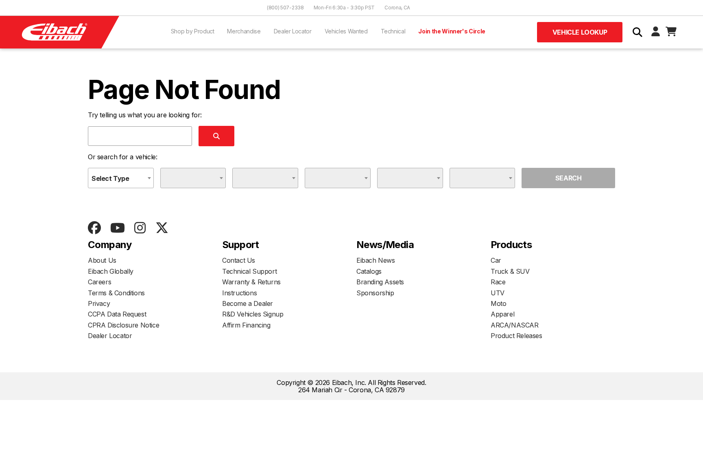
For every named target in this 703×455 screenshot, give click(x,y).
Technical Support (249, 271)
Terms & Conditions (116, 293)
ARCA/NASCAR (515, 325)
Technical (393, 31)
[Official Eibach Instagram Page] (139, 228)
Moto (498, 303)
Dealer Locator (293, 31)
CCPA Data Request (117, 314)
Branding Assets (380, 282)
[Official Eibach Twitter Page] (161, 228)
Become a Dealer (247, 303)
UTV (497, 293)
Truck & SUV (510, 271)
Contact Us (238, 260)
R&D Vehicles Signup (252, 314)
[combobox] (121, 178)
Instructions (239, 293)
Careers (99, 282)
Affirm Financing (246, 325)
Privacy (99, 303)
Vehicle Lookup (579, 32)
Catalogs (369, 271)
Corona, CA (397, 7)
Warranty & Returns (251, 282)
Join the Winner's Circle (451, 31)
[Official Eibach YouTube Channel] (117, 228)
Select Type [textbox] (110, 178)
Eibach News (375, 260)
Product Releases (516, 335)
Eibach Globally (110, 271)
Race (498, 282)
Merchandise (243, 31)
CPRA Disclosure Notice (123, 325)
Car (496, 260)
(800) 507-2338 (285, 7)
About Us (102, 260)
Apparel (502, 314)
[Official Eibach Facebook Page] (94, 228)
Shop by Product (192, 31)
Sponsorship (375, 293)
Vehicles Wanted (346, 31)
